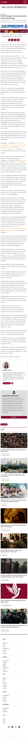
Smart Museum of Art (11, 230)
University (5, 643)
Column (4, 684)
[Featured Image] (14, 440)
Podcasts (5, 709)
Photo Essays (6, 708)
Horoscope (5, 671)
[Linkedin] (19, 727)
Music (4, 679)
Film (4, 681)
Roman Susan (23, 160)
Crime (4, 646)
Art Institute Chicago (21, 228)
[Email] (12, 383)
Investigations (6, 648)
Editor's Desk (6, 667)
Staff (4, 720)
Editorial (5, 664)
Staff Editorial (6, 660)
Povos (22, 275)
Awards (4, 722)
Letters (4, 669)
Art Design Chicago (8, 147)
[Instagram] (9, 727)
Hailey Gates (6, 36)
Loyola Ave (17, 162)
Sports (4, 691)
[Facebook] (12, 727)
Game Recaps (6, 695)
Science (4, 651)
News (4, 639)
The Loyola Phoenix (9, 735)
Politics (4, 649)
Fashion (4, 688)
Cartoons (5, 662)
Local (4, 644)
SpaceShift (21, 56)
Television (5, 683)
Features (5, 653)
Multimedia (6, 704)
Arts (4, 674)
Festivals (5, 686)
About (4, 718)
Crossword (5, 711)
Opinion (5, 656)
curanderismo (9, 255)
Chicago (13, 228)
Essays (4, 666)
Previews (5, 700)
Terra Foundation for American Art (16, 145)
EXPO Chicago (22, 67)
